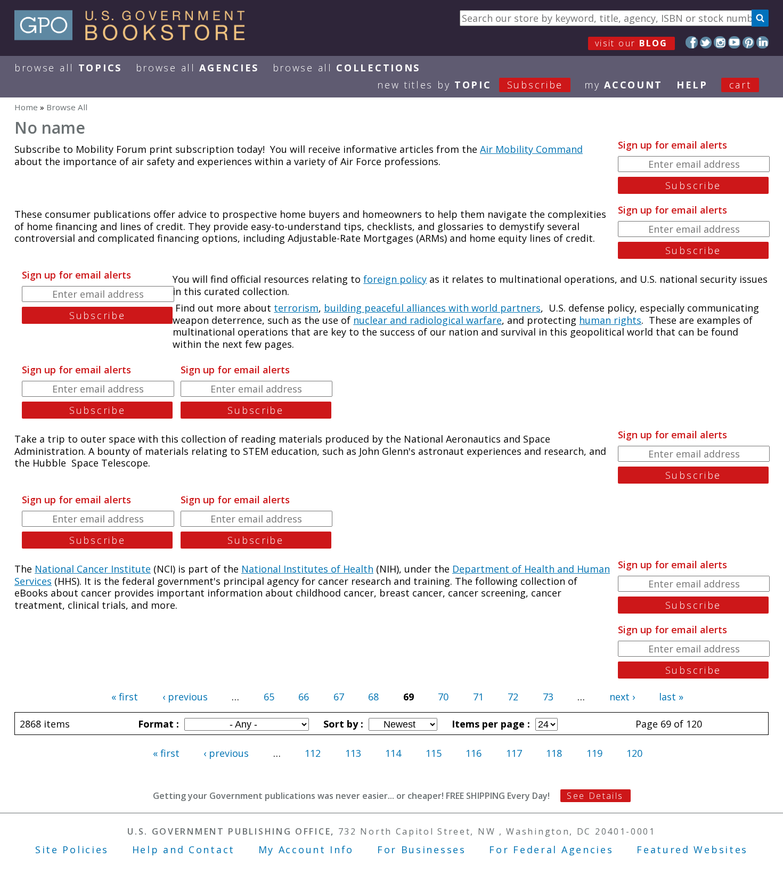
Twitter (706, 42)
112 (313, 753)
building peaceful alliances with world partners (432, 307)
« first (124, 696)
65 (269, 696)
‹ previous (185, 696)
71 (478, 696)
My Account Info (306, 849)
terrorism (296, 307)
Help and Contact (183, 849)
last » (671, 696)
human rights (610, 320)
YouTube (734, 42)
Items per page (489, 723)
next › (622, 696)
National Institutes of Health (307, 568)
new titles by (470, 84)
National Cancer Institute (93, 568)
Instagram (720, 42)
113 (353, 753)
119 (594, 753)
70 (443, 696)
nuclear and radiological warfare (427, 320)
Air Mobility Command (531, 149)
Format (157, 723)
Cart (740, 84)
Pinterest (749, 42)
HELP (692, 84)
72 (513, 696)
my (623, 84)
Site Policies (72, 849)
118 (554, 753)
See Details (595, 796)
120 (634, 753)
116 (474, 753)
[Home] (134, 36)
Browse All (68, 67)
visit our (631, 43)
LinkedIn (762, 42)
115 (434, 753)
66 (303, 696)
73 (548, 696)
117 (514, 753)
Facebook (692, 42)
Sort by (342, 723)
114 (393, 753)
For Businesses (421, 849)
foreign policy (395, 279)
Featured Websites (692, 849)
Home (26, 107)
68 (373, 696)
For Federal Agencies (551, 849)
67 (338, 696)
